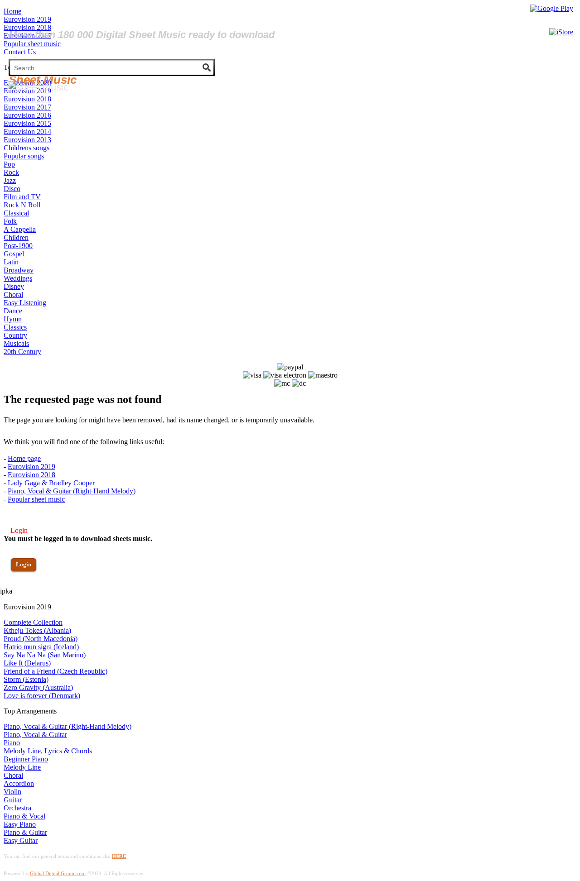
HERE (119, 856)
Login (23, 564)
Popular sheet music (36, 499)
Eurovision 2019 (31, 466)
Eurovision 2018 (31, 475)
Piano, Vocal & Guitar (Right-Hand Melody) (71, 491)
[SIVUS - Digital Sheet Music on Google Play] (551, 8)
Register (26, 590)
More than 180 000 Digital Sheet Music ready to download (142, 34)
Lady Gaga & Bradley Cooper (51, 483)
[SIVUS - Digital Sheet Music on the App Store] (561, 32)
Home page (24, 458)
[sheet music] (38, 87)
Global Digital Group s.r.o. (58, 873)
